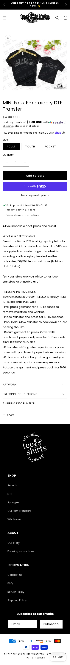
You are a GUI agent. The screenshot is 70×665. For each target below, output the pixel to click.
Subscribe (51, 624)
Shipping (8, 126)
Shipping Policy (17, 600)
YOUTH (30, 146)
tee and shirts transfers (28, 654)
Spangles (13, 502)
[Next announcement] (66, 5)
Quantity (8, 155)
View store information (23, 215)
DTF (9, 494)
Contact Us (14, 575)
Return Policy (15, 592)
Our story (13, 543)
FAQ (10, 583)
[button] (5, 18)
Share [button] (11, 415)
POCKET (50, 146)
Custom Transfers (19, 511)
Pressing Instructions (20, 551)
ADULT (11, 146)
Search (12, 485)
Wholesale (14, 519)
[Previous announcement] (4, 5)
